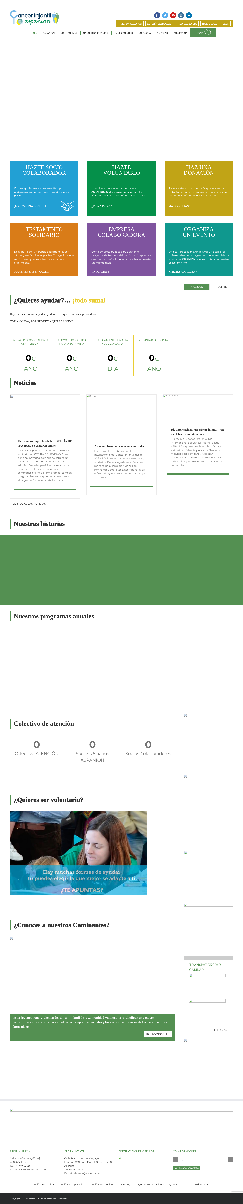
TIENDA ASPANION (131, 23)
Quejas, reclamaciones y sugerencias (159, 1184)
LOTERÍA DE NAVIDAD (159, 23)
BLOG (226, 23)
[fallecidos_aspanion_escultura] (208, 775)
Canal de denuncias (198, 1184)
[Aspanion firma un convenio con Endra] (121, 421)
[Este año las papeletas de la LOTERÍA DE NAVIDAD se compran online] (45, 418)
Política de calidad (44, 1184)
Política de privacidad (73, 1184)
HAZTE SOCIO (209, 23)
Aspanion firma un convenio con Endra (119, 446)
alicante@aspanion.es (87, 1173)
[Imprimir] (208, 852)
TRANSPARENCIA (187, 23)
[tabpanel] (208, 294)
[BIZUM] (208, 714)
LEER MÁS (220, 1029)
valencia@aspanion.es (32, 1169)
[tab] (197, 287)
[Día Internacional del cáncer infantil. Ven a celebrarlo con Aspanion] (198, 413)
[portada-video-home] (78, 812)
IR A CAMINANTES (157, 1033)
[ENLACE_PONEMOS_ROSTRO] (208, 904)
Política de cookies (103, 1184)
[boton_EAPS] (208, 1039)
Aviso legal (126, 1184)
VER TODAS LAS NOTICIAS (29, 503)
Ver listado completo (187, 1167)
